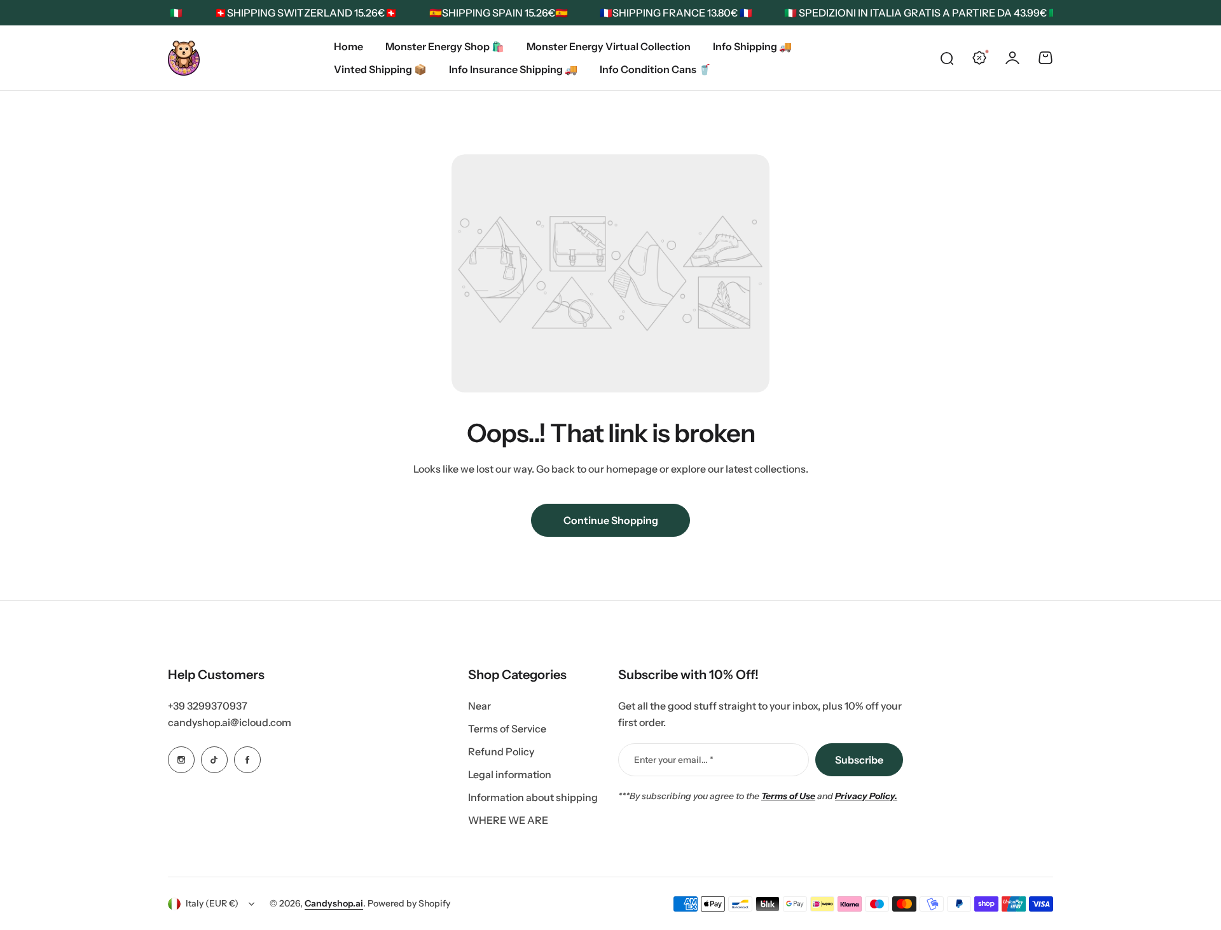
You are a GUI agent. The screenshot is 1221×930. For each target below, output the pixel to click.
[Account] (1012, 58)
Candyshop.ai (334, 903)
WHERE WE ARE (508, 820)
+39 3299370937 (207, 705)
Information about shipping (533, 797)
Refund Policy (501, 751)
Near (479, 705)
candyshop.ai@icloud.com (229, 722)
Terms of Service (507, 728)
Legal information (509, 774)
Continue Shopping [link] (610, 520)
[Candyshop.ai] (184, 58)
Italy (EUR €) (212, 903)
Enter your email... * (674, 759)
